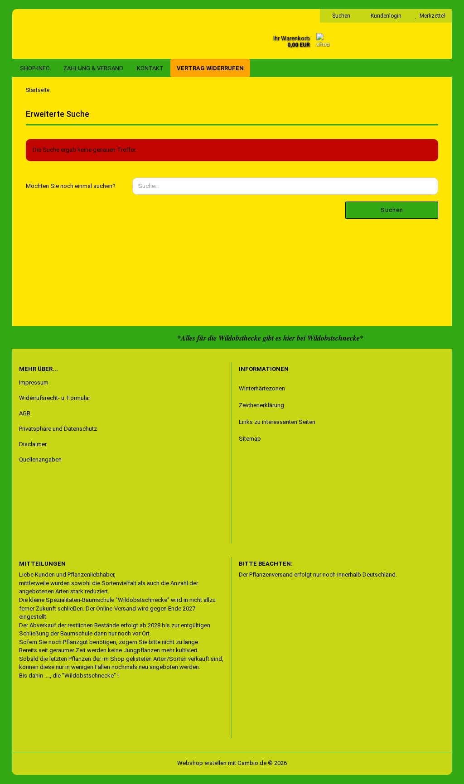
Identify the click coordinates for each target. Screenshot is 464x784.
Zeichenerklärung (261, 405)
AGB (24, 413)
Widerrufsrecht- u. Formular (54, 397)
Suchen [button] (340, 16)
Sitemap (250, 438)
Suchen (392, 210)
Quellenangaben (40, 459)
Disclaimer (33, 444)
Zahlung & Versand (93, 68)
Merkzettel (431, 16)
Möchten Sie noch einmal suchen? (71, 186)
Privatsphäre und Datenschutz (58, 428)
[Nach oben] (25, 770)
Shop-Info (35, 68)
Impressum (33, 382)
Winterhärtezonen (262, 388)
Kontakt (150, 68)
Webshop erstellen (202, 763)
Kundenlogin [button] (384, 16)
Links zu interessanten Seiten (277, 421)
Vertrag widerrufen (210, 68)
